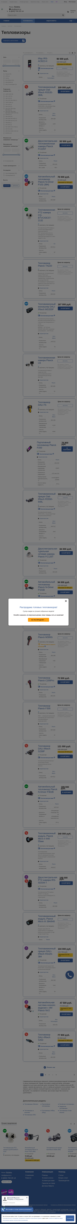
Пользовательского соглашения (10, 1218)
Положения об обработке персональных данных (30, 1218)
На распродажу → (38, 620)
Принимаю (70, 1218)
